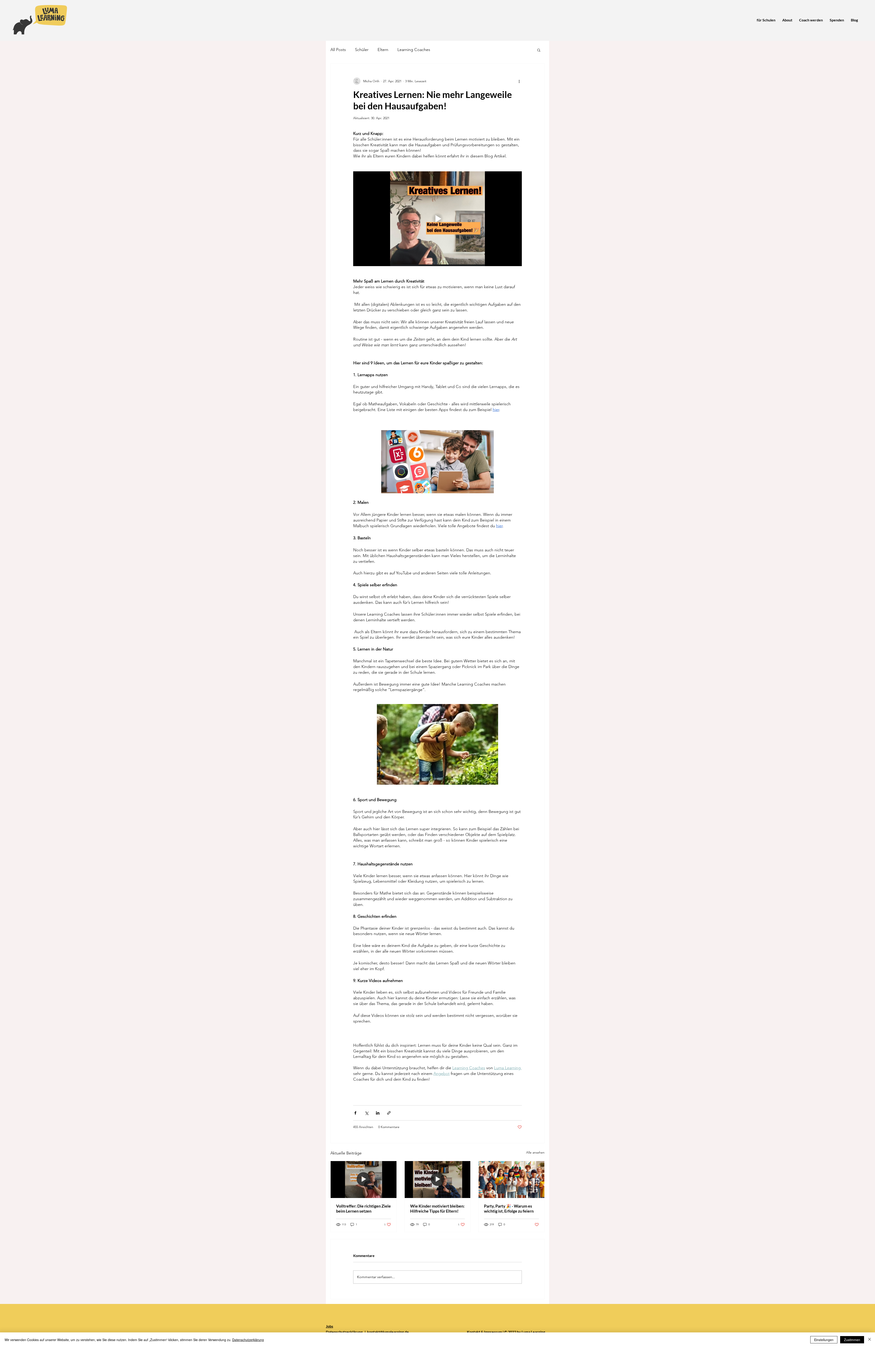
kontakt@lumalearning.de (387, 1332)
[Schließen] (869, 1339)
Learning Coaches (413, 49)
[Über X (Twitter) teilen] (366, 1113)
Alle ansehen (535, 1152)
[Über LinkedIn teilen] (378, 1113)
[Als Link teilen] (389, 1113)
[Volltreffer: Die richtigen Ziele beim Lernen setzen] (363, 1179)
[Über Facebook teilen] (355, 1113)
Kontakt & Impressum (484, 1332)
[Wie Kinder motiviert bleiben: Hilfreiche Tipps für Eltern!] (438, 1179)
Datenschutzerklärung (345, 1332)
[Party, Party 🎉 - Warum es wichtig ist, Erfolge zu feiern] (511, 1179)
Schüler (361, 49)
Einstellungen (824, 1339)
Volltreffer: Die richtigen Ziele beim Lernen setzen (363, 1208)
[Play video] (437, 218)
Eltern (383, 49)
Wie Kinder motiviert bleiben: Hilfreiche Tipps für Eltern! (437, 1208)
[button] (539, 50)
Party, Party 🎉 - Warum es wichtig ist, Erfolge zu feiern (509, 1208)
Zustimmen (852, 1339)
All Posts (338, 49)
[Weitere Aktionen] (519, 81)
